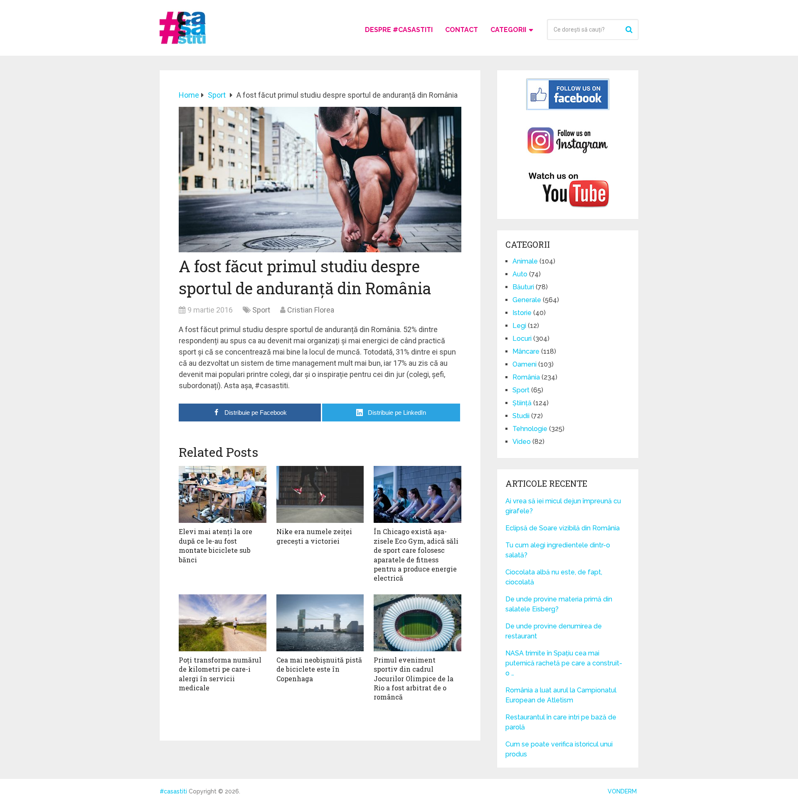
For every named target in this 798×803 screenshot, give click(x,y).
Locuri (522, 338)
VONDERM (622, 791)
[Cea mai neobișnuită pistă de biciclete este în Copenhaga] (320, 622)
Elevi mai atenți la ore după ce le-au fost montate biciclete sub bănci (215, 545)
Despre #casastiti (399, 30)
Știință (522, 403)
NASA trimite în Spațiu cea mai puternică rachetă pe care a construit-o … (563, 663)
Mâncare (525, 351)
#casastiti (173, 791)
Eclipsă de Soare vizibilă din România (562, 528)
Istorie (522, 313)
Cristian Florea (310, 309)
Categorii (508, 30)
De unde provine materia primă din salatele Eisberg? (558, 604)
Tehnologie (529, 429)
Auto (519, 274)
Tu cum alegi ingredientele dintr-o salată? (557, 550)
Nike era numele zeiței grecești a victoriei (314, 536)
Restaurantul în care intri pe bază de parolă (560, 722)
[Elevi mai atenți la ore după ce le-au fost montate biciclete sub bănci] (222, 494)
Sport (261, 309)
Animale (525, 261)
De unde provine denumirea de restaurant (553, 631)
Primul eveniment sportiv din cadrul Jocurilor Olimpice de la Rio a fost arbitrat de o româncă (413, 678)
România (526, 377)
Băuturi (523, 287)
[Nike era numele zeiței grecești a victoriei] (320, 494)
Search (630, 29)
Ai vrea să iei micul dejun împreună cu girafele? (563, 506)
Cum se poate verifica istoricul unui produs (559, 749)
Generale (526, 300)
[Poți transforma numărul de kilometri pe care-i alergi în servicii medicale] (222, 622)
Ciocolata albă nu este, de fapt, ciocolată (553, 577)
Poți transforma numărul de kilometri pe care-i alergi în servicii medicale (220, 673)
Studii (521, 416)
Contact (461, 30)
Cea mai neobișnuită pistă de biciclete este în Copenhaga (319, 669)
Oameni (524, 364)
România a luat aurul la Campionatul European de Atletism (560, 695)
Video (521, 442)
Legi (519, 326)
